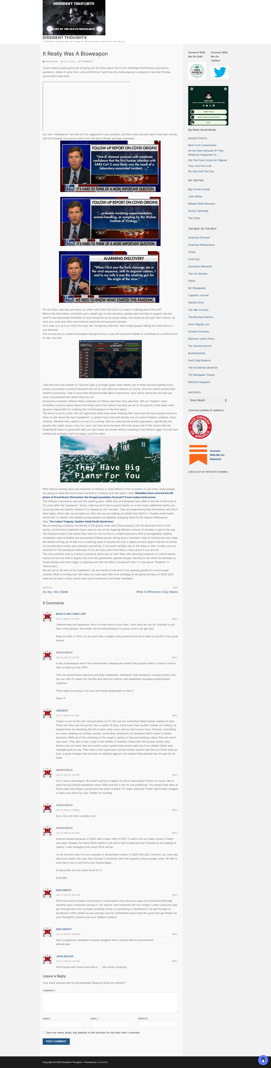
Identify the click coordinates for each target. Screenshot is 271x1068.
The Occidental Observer (203, 367)
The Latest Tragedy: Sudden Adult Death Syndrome (81, 521)
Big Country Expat (199, 189)
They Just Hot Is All (199, 165)
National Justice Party (201, 338)
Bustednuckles (196, 353)
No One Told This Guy (201, 171)
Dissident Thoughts (65, 37)
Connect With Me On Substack (217, 455)
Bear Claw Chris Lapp (71, 613)
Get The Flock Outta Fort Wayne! (207, 160)
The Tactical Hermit (199, 345)
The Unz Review (197, 273)
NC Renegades (197, 288)
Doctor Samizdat (198, 210)
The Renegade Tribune (201, 374)
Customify (102, 1062)
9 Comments (86, 61)
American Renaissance (201, 244)
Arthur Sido (51, 61)
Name (47, 1018)
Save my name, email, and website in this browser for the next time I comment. (93, 1032)
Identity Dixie (196, 302)
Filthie (191, 280)
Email (94, 1018)
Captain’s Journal (198, 295)
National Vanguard (199, 382)
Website (143, 1018)
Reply (175, 619)
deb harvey (64, 890)
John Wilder (64, 956)
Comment (49, 990)
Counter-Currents (198, 331)
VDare (192, 252)
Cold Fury (194, 259)
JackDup (62, 710)
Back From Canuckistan (202, 145)
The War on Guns (198, 309)
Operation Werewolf (200, 266)
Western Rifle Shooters (201, 203)
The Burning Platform (200, 317)
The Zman (194, 218)
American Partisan (199, 237)
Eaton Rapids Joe (198, 324)
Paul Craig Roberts (199, 360)
